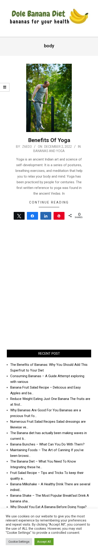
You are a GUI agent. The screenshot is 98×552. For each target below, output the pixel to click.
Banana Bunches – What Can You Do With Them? (47, 444)
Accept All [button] (44, 541)
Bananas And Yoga (49, 151)
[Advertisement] (49, 293)
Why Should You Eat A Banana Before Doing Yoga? (48, 507)
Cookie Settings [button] (18, 541)
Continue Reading (49, 202)
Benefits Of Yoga (49, 140)
